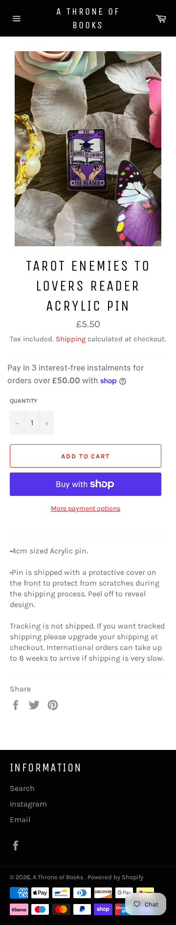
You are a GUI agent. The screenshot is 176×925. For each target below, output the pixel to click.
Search (22, 788)
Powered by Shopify (115, 877)
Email (20, 819)
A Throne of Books (88, 18)
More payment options (85, 508)
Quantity (23, 400)
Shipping (71, 339)
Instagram (28, 803)
